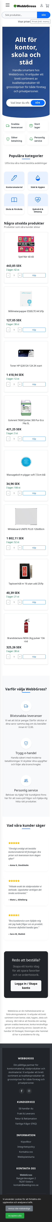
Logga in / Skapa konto (26, 986)
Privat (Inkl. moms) (40, 21)
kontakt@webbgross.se (26, 1185)
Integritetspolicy (26, 1146)
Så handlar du (26, 1108)
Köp (34, 275)
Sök (44, 15)
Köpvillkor (26, 1141)
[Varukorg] (47, 5)
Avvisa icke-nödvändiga (19, 1208)
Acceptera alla (14, 1215)
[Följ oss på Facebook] (21, 1091)
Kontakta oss (26, 1151)
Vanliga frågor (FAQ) (26, 1123)
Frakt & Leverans (26, 1113)
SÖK (37, 102)
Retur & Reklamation (26, 1118)
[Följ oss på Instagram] (29, 1091)
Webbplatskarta (26, 1156)
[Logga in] (42, 6)
